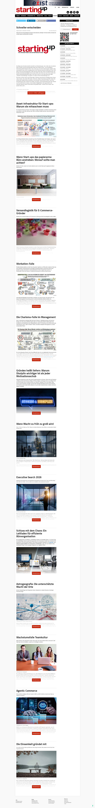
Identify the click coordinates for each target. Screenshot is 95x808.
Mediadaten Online (34, 800)
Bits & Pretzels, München (65, 65)
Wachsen (66, 16)
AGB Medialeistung (35, 801)
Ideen (18, 16)
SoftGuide (51, 542)
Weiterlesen (36, 146)
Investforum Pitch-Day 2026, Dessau (67, 59)
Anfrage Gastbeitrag (51, 801)
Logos (65, 803)
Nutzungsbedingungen (67, 802)
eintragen (75, 29)
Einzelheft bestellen (19, 802)
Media (33, 799)
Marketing (40, 16)
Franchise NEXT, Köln (64, 71)
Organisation (24, 18)
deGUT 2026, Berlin (64, 68)
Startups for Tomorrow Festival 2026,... (68, 53)
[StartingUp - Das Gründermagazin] (31, 10)
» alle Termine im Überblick (65, 83)
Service (72, 7)
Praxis (55, 16)
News (71, 16)
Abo (59, 7)
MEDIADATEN (65, 7)
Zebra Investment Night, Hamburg (67, 47)
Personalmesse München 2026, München (68, 77)
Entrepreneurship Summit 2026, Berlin (68, 74)
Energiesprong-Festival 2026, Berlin (67, 50)
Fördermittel (31, 16)
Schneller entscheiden (30, 18)
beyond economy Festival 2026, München (68, 80)
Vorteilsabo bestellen (19, 801)
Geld (45, 16)
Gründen (23, 16)
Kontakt (76, 16)
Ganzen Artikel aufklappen (36, 93)
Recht (50, 16)
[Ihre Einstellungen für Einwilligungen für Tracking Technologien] (93, 805)
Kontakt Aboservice (51, 800)
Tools (60, 16)
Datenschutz (66, 801)
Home (17, 18)
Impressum (66, 800)
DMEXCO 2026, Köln (64, 62)
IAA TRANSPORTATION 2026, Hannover (68, 56)
